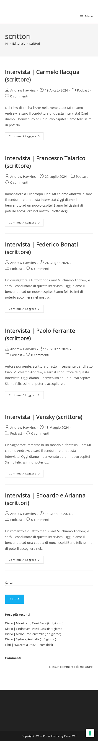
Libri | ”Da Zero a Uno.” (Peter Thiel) (29, 645)
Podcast (83, 90)
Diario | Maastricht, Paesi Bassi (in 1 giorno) (34, 623)
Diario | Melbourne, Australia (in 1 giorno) (33, 634)
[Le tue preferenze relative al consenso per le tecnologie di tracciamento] (90, 733)
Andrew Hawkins (23, 90)
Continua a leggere (26, 137)
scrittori (34, 43)
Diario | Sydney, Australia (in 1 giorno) (30, 639)
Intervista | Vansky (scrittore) (44, 416)
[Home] (6, 43)
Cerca (9, 582)
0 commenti (19, 96)
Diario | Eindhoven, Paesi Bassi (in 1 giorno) (34, 629)
